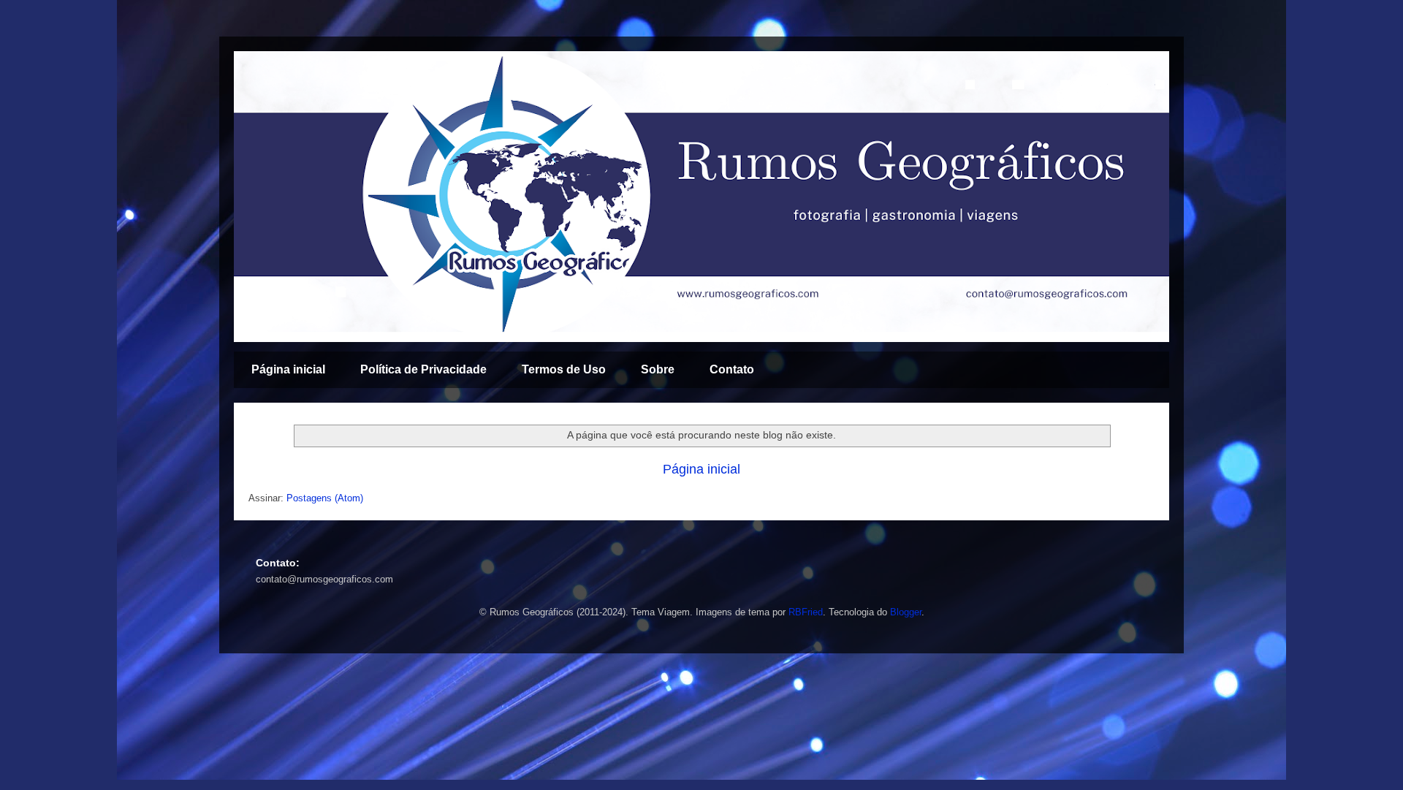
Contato (732, 369)
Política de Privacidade (423, 369)
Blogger (905, 612)
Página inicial (288, 369)
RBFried (805, 612)
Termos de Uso (564, 369)
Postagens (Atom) (324, 498)
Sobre (657, 369)
